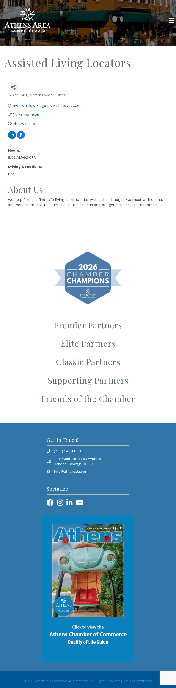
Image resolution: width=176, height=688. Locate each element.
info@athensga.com (71, 471)
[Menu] (171, 20)
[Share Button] (13, 87)
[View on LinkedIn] (12, 137)
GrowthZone (143, 681)
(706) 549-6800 (67, 451)
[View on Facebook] (21, 137)
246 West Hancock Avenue (77, 458)
